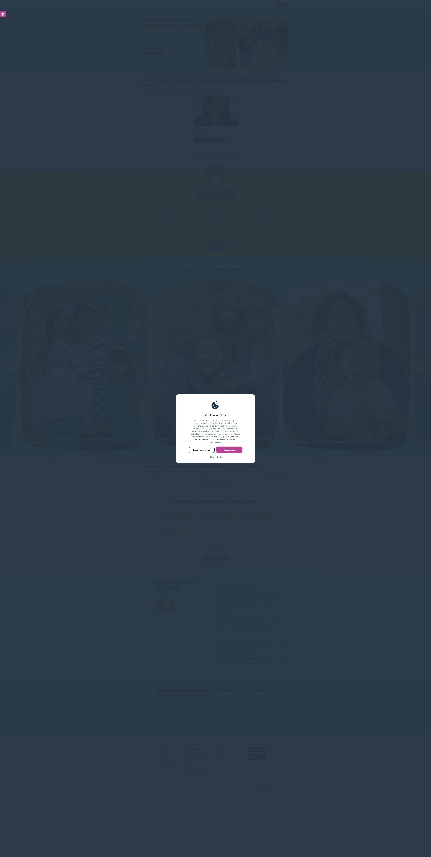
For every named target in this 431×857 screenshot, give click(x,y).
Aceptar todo (229, 450)
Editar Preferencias (201, 450)
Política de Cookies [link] (215, 457)
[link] (3, 14)
